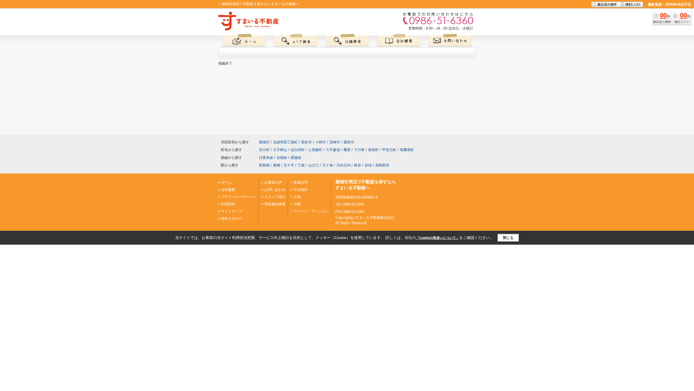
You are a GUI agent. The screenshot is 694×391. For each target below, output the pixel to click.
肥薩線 (296, 158)
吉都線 (282, 158)
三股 (301, 165)
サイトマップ (231, 211)
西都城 (264, 165)
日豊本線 (266, 158)
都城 (276, 165)
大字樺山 (280, 150)
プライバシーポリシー (238, 197)
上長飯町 (315, 150)
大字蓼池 (333, 150)
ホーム (226, 182)
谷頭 (368, 165)
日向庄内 (343, 165)
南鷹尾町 (407, 150)
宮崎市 (334, 142)
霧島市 (348, 142)
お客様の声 (273, 182)
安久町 (264, 150)
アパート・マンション (311, 211)
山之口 (313, 165)
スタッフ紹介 (274, 197)
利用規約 (228, 204)
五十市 (289, 165)
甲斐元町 (389, 150)
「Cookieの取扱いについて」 (437, 238)
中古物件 (301, 190)
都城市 (264, 142)
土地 (297, 197)
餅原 (357, 165)
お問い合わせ (274, 190)
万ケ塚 (327, 165)
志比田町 (298, 150)
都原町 (373, 150)
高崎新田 (382, 165)
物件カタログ (231, 218)
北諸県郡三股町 (285, 142)
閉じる (508, 238)
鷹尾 (347, 150)
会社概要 (228, 190)
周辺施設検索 (274, 204)
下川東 (359, 150)
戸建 (297, 204)
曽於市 (306, 142)
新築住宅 (301, 182)
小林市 (320, 142)
